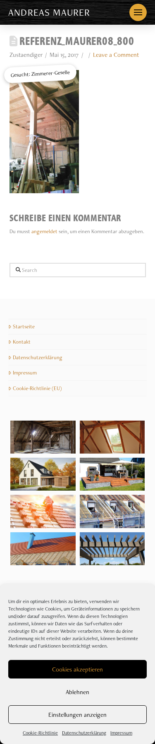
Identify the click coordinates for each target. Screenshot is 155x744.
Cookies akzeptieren (77, 669)
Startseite (24, 326)
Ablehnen (77, 692)
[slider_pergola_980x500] (112, 548)
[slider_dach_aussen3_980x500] (43, 511)
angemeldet (44, 231)
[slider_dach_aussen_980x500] (112, 511)
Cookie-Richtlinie (40, 733)
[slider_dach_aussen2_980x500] (43, 548)
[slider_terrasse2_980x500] (112, 474)
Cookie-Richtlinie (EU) (37, 388)
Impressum (121, 733)
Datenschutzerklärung (84, 733)
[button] (138, 12)
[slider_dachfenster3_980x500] (112, 437)
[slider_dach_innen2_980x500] (43, 437)
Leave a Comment (116, 55)
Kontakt (22, 341)
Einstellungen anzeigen (77, 715)
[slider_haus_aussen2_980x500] (43, 474)
